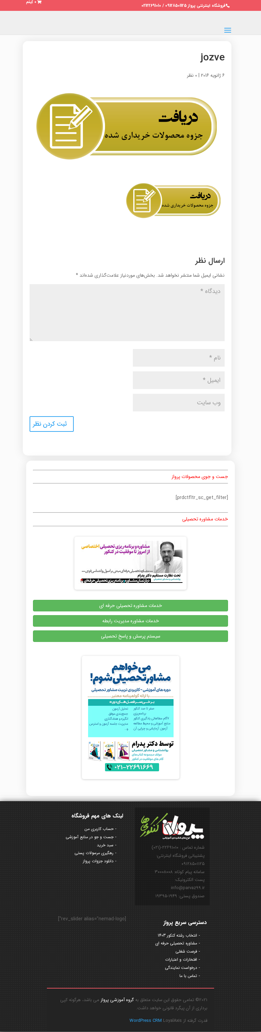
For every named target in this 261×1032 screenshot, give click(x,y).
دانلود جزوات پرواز (98, 861)
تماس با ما (188, 976)
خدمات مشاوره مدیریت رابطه (130, 621)
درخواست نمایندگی (181, 967)
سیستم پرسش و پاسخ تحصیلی (130, 636)
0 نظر (192, 75)
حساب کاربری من (99, 829)
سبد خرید (105, 845)
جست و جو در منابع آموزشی (90, 837)
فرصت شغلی (186, 951)
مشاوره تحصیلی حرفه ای (176, 943)
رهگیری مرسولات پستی (94, 853)
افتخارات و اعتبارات (181, 959)
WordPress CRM (146, 1020)
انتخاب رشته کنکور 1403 (177, 935)
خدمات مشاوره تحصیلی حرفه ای (130, 605)
